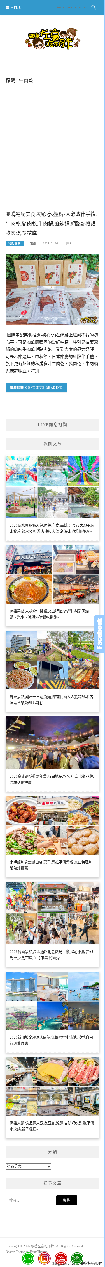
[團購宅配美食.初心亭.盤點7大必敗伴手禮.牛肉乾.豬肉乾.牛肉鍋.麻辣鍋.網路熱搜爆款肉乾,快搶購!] (52, 289)
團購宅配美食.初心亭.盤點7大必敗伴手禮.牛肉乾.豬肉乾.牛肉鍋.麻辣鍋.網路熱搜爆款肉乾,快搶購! (51, 223)
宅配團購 (14, 243)
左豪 (33, 243)
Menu (16, 7)
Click (99, 634)
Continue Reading (44, 387)
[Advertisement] (52, 156)
